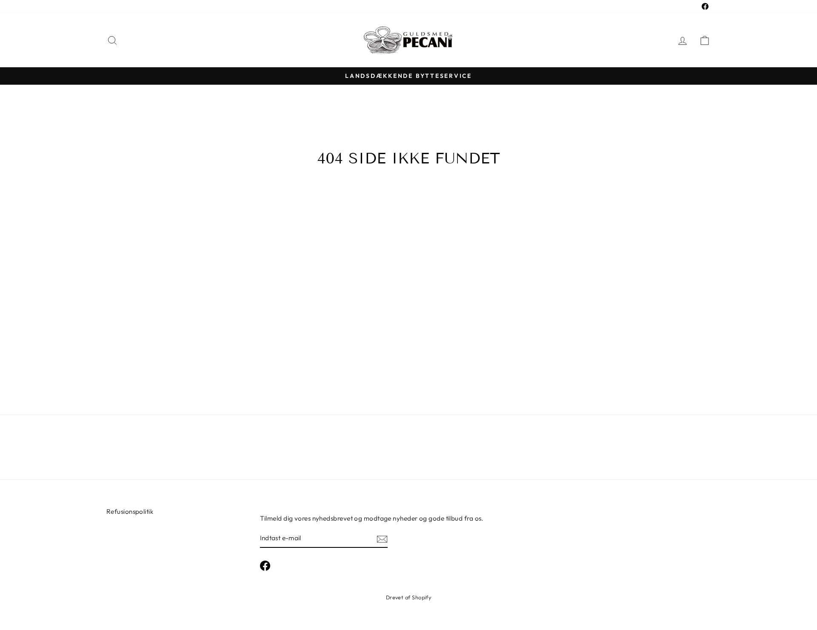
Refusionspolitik (129, 511)
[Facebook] (265, 566)
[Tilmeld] (382, 538)
